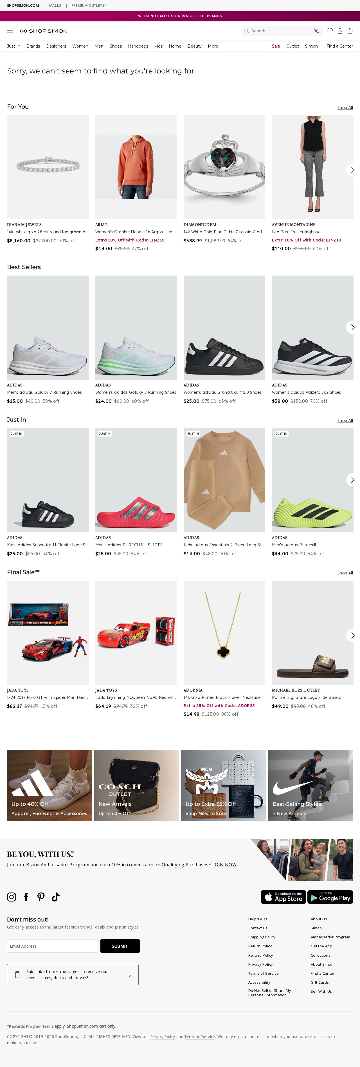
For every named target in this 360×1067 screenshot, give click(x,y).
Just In (13, 46)
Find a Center (340, 46)
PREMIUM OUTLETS (88, 5)
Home (175, 46)
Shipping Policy (262, 937)
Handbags (138, 46)
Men (99, 46)
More (213, 46)
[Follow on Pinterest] (42, 900)
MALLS (55, 5)
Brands (33, 46)
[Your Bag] (350, 32)
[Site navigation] (10, 32)
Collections (320, 955)
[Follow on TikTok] (55, 900)
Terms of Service (263, 973)
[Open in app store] (284, 902)
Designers (56, 46)
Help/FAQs (257, 918)
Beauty (195, 46)
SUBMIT (120, 946)
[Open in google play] (330, 902)
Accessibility (259, 982)
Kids (158, 46)
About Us (319, 918)
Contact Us (258, 927)
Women (80, 46)
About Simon (322, 964)
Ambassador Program (330, 937)
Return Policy (260, 946)
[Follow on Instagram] (12, 900)
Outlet (292, 46)
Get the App (321, 946)
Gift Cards (320, 982)
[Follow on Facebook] (27, 900)
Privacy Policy (260, 964)
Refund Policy (260, 955)
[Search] (282, 31)
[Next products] (353, 170)
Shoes (116, 46)
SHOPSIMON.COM (23, 5)
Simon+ (312, 46)
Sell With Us (321, 991)
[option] (48, 179)
